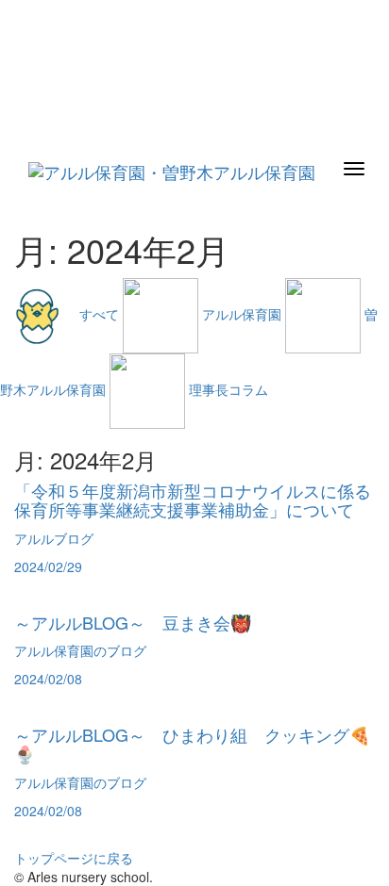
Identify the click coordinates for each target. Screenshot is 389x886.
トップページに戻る (73, 857)
